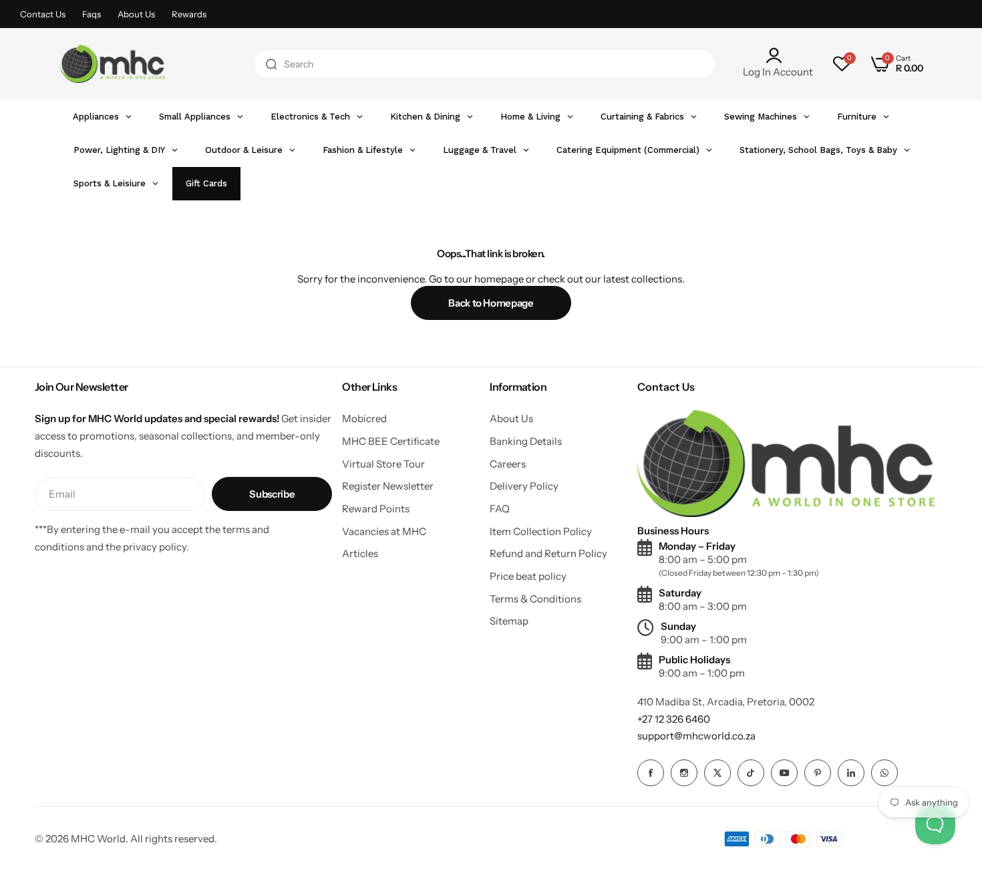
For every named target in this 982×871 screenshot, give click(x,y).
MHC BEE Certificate (391, 441)
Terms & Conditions (535, 598)
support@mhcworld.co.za (696, 735)
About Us (136, 14)
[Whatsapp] (884, 772)
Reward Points (376, 508)
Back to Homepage (490, 303)
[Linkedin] (851, 772)
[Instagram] (684, 772)
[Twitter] (717, 772)
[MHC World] (112, 64)
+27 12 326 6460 (673, 719)
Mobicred (364, 418)
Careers (508, 464)
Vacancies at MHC (384, 531)
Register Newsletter (388, 486)
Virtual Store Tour (383, 464)
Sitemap (509, 621)
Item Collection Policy (541, 531)
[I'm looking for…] (271, 64)
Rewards (189, 14)
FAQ (500, 508)
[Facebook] (650, 772)
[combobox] (484, 64)
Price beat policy (528, 576)
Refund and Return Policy (548, 553)
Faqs (91, 14)
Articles (360, 553)
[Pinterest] (817, 772)
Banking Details (526, 441)
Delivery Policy (524, 486)
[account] (778, 55)
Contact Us (42, 14)
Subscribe (272, 494)
